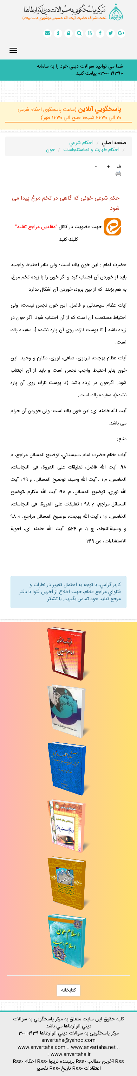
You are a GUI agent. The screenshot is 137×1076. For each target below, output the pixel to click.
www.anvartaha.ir (71, 1047)
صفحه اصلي (114, 136)
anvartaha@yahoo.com (68, 1033)
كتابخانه (68, 983)
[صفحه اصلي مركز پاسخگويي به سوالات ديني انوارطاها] (68, 12)
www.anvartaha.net (93, 1040)
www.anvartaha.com (41, 1040)
